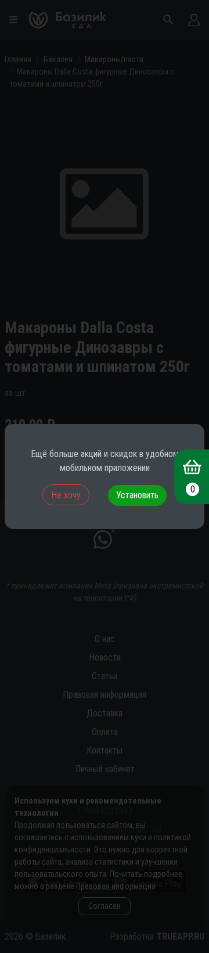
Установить (137, 495)
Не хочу (66, 495)
